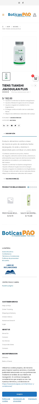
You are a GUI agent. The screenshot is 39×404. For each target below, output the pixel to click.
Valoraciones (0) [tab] (12, 179)
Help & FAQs (6, 306)
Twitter (15, 125)
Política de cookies (6, 400)
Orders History (7, 317)
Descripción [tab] (10, 133)
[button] (28, 187)
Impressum (32, 399)
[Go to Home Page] (3, 27)
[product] (10, 200)
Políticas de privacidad (10, 258)
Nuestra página (7, 286)
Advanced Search (8, 320)
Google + (8, 125)
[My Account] (34, 14)
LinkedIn (4, 125)
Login (4, 324)
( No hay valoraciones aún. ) (20, 92)
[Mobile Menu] (4, 15)
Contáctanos (6, 254)
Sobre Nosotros (7, 252)
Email (12, 125)
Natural (13, 120)
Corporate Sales (8, 345)
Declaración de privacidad (19, 400)
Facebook (19, 125)
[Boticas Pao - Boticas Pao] (19, 14)
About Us (5, 333)
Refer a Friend (7, 361)
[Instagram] (19, 2)
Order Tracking (7, 309)
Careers (5, 337)
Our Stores (6, 341)
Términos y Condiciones (10, 256)
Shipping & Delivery (9, 313)
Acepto (20, 394)
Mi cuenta (5, 260)
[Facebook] (23, 2)
